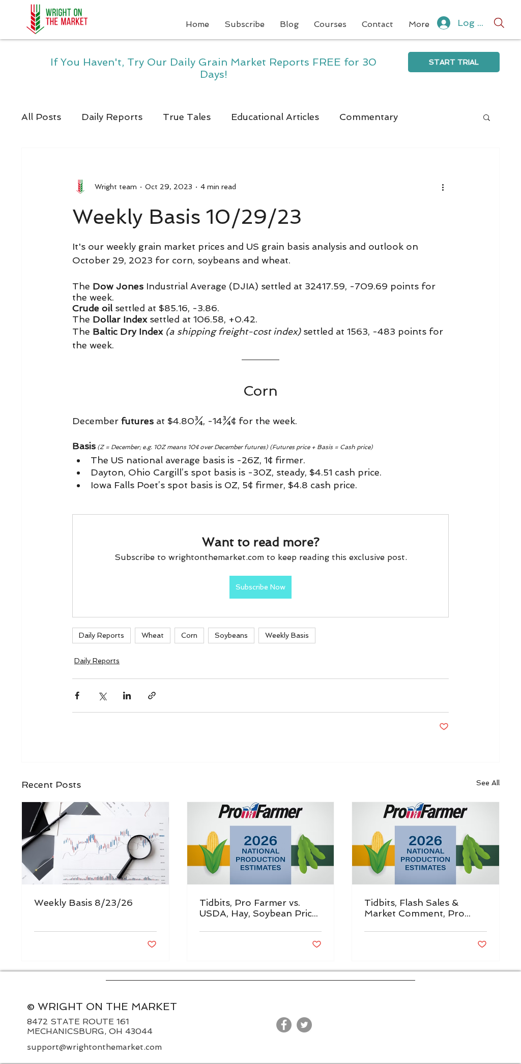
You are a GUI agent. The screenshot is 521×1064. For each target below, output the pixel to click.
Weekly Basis (287, 635)
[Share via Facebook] (77, 695)
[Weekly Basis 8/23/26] (95, 843)
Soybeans (231, 635)
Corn (189, 635)
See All (488, 783)
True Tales (187, 116)
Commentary (368, 116)
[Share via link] (152, 695)
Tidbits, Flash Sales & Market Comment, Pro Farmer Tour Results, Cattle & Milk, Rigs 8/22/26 (424, 908)
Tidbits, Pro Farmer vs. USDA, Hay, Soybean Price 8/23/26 (258, 908)
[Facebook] (284, 1024)
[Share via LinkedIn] (127, 695)
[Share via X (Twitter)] (102, 695)
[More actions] (443, 187)
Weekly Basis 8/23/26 (83, 902)
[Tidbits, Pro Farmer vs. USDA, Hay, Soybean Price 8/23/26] (260, 843)
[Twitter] (304, 1024)
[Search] (499, 23)
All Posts (41, 116)
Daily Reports (111, 116)
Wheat (152, 635)
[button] (486, 117)
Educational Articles (275, 116)
